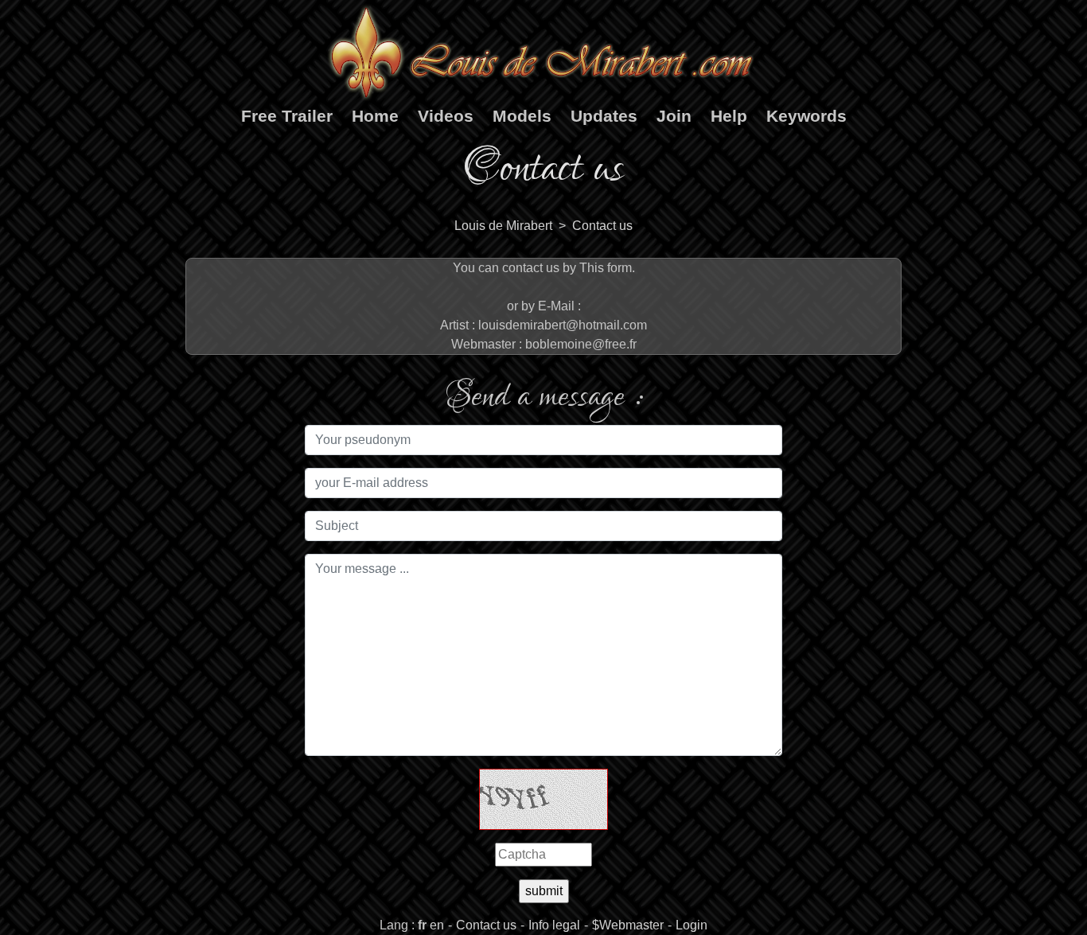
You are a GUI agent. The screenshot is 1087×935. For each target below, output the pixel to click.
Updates (604, 116)
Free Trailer (287, 116)
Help (729, 116)
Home (375, 116)
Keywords (806, 116)
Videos (445, 116)
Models (522, 116)
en (437, 925)
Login (691, 925)
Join (674, 116)
